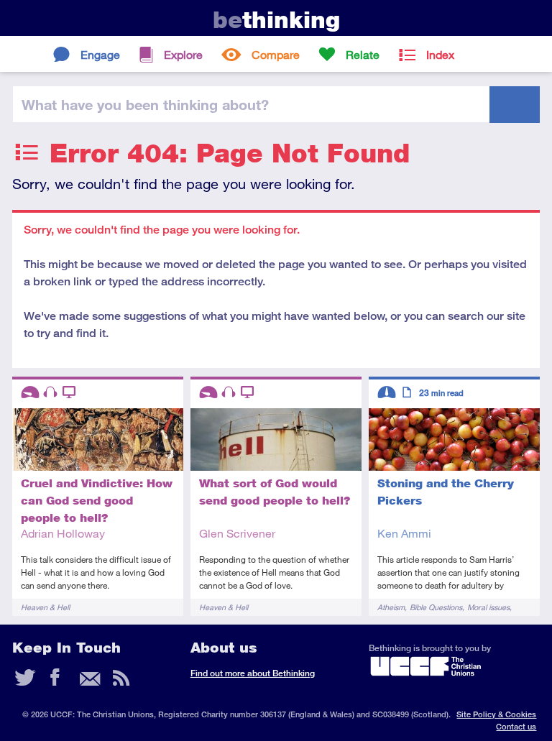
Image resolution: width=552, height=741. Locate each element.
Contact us (516, 726)
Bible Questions (436, 607)
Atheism (391, 607)
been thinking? (145, 104)
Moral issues (488, 607)
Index (440, 54)
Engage (100, 54)
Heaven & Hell (45, 607)
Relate (363, 54)
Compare (276, 54)
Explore (183, 54)
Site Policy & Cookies (496, 714)
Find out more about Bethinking (252, 673)
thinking (276, 20)
